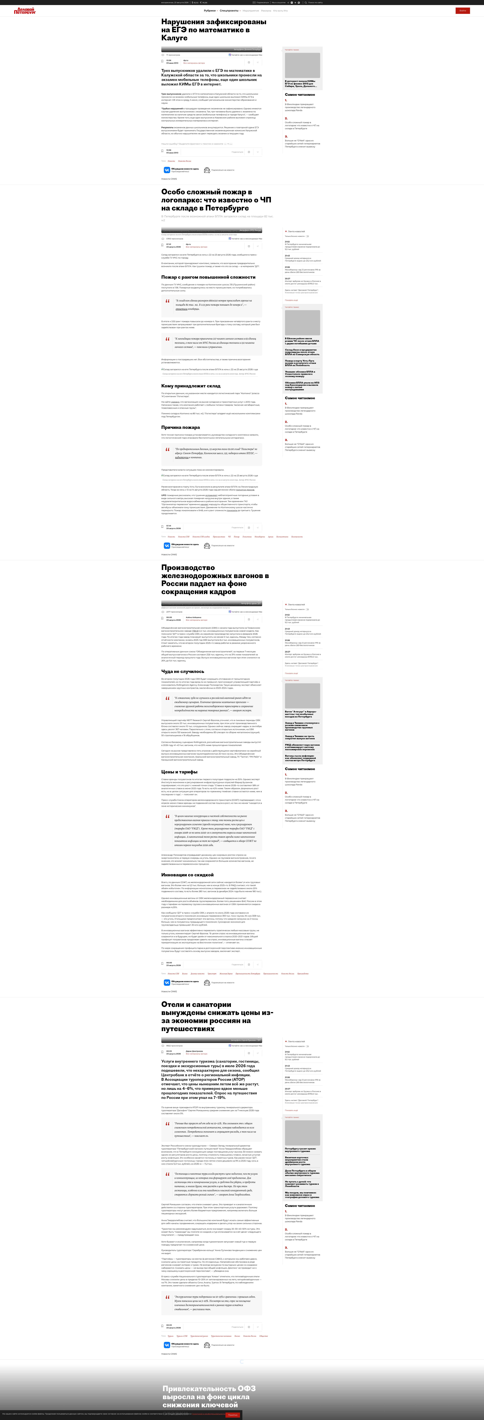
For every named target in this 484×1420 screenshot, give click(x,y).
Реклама (266, 10)
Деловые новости (197, 973)
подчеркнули (182, 457)
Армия (270, 536)
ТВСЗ (195, 631)
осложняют (211, 495)
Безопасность (297, 536)
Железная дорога (226, 973)
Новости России (184, 161)
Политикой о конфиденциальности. (208, 1414)
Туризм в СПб (182, 1336)
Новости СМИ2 (169, 179)
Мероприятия (251, 10)
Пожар (236, 536)
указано (175, 402)
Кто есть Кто (280, 10)
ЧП (229, 536)
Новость (171, 161)
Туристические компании (221, 1336)
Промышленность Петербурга (248, 973)
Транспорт (212, 973)
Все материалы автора (194, 63)
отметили (181, 309)
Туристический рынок (199, 1336)
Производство (303, 973)
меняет (204, 504)
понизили (232, 510)
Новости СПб (183, 536)
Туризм (170, 1336)
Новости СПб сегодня (201, 536)
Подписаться (263, 2)
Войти (463, 10)
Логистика (247, 536)
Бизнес (185, 973)
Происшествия (219, 536)
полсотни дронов (245, 490)
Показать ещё (291, 300)
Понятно (232, 1415)
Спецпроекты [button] (229, 10)
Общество (263, 1336)
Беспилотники (282, 536)
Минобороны (260, 536)
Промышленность (270, 973)
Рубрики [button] (210, 10)
